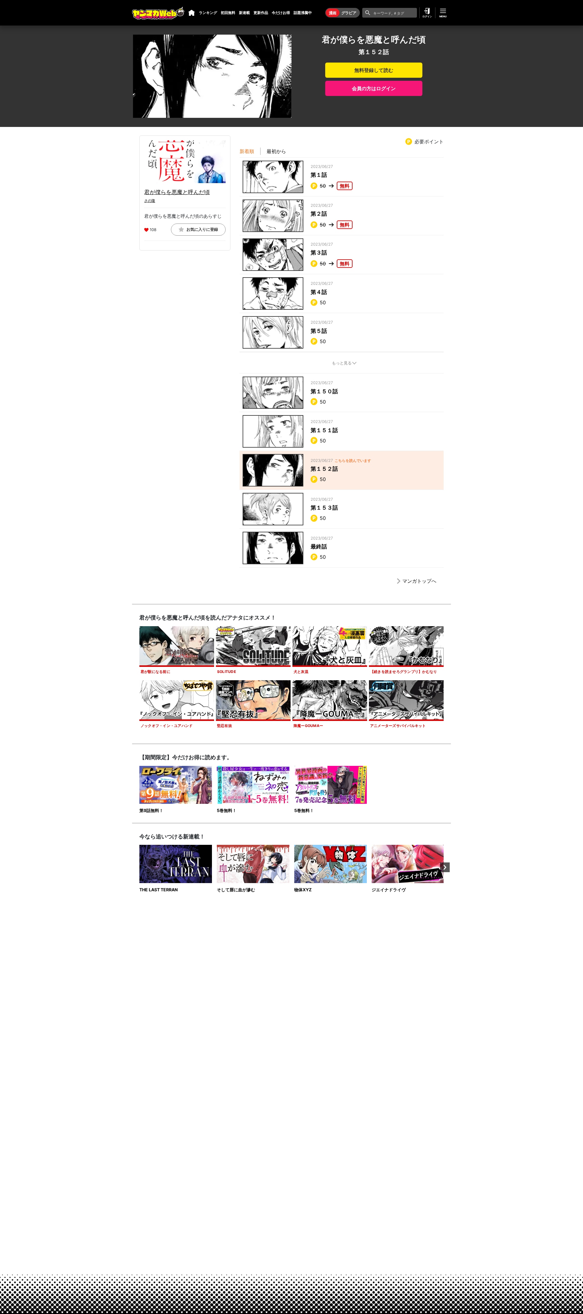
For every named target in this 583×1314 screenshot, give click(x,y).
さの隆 (149, 200)
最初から (276, 151)
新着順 (247, 151)
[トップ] (191, 13)
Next (445, 867)
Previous (138, 867)
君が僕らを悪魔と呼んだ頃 (177, 192)
